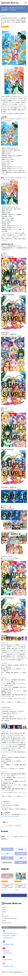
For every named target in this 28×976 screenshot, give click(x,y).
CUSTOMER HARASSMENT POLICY (9, 918)
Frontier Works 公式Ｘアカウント (10, 933)
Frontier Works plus (7, 953)
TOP (3, 8)
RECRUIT (4, 909)
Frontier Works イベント (8, 937)
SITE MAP (4, 920)
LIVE (20, 858)
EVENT (21, 862)
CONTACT (4, 911)
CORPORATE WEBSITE (7, 922)
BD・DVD (7, 849)
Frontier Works (6, 950)
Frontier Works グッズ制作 (9, 935)
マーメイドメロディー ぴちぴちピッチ (13, 825)
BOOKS (21, 849)
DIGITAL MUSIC (7, 862)
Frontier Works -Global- (8, 944)
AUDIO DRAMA (20, 854)
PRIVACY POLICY (5, 916)
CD (7, 854)
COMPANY (4, 907)
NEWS (6, 8)
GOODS (7, 858)
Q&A (3, 914)
